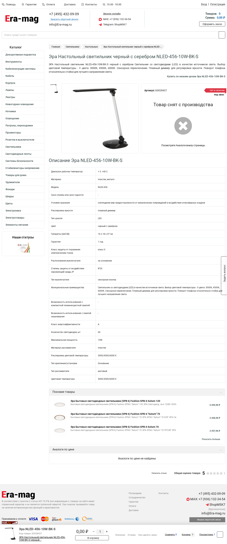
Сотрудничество (137, 497)
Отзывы (132, 535)
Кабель (9, 75)
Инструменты (13, 61)
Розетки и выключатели (19, 139)
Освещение (12, 118)
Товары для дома (15, 175)
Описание (120, 535)
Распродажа (135, 493)
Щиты (9, 203)
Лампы (9, 90)
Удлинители (12, 182)
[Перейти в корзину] (201, 16)
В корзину (93, 538)
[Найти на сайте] (222, 34)
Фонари (10, 189)
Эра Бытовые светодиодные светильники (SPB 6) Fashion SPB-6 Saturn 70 (115, 426)
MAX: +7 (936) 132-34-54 (117, 19)
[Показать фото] (54, 88)
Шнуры (9, 196)
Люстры (10, 97)
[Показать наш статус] (23, 247)
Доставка (69, 4)
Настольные (91, 47)
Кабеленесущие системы (20, 68)
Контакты (91, 4)
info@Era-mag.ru (213, 513)
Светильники (13, 146)
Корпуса (10, 83)
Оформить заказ (212, 24)
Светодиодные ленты (18, 153)
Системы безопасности (19, 161)
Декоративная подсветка (20, 54)
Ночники (10, 111)
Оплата (50, 4)
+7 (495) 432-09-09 (63, 14)
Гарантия (31, 4)
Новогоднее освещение (19, 104)
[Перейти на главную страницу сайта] (22, 19)
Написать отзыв (159, 473)
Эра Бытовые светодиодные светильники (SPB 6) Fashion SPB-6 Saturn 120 (115, 401)
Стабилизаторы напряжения (22, 168)
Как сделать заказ (147, 535)
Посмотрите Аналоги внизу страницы (183, 145)
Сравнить (170, 534)
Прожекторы (13, 132)
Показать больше (211, 439)
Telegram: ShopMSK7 (115, 24)
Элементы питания (16, 224)
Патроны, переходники (19, 125)
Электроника (13, 210)
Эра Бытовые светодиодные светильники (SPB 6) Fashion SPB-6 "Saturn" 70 (115, 413)
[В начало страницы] (220, 534)
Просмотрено (206, 534)
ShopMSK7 (217, 504)
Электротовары (14, 217)
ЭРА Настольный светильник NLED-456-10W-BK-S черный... (42, 538)
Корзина (186, 534)
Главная (56, 47)
